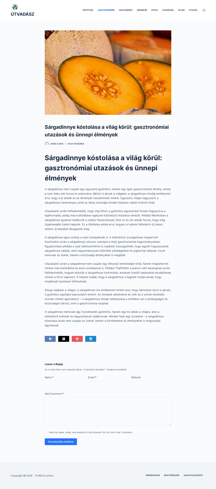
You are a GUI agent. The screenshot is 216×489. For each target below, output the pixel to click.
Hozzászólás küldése (61, 441)
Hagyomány (126, 10)
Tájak (181, 10)
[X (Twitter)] (63, 339)
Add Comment (54, 393)
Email (92, 377)
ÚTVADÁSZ (22, 14)
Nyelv (154, 10)
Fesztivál (88, 10)
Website (136, 377)
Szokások (168, 10)
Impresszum (153, 475)
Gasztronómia (106, 10)
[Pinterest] (77, 339)
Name (49, 377)
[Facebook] (50, 339)
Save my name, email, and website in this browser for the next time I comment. (91, 432)
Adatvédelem (171, 475)
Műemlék (142, 10)
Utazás (193, 10)
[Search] (204, 10)
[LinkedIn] (90, 339)
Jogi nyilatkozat (193, 475)
